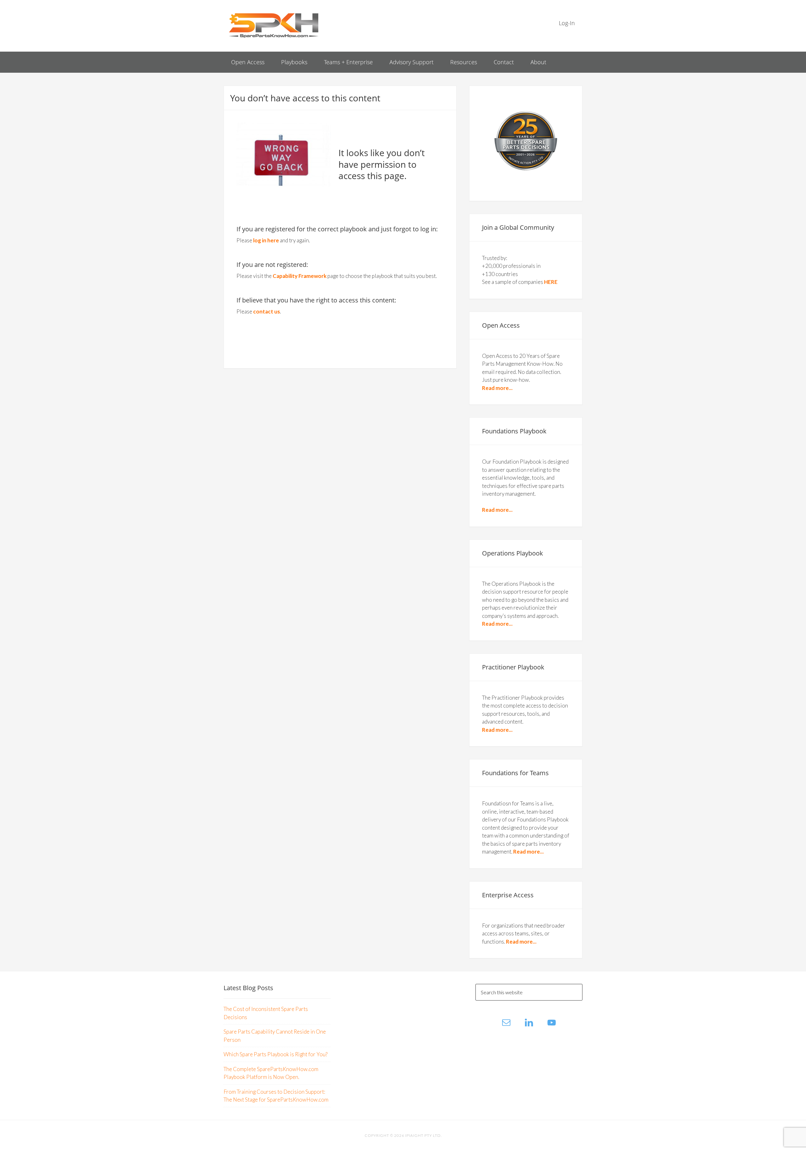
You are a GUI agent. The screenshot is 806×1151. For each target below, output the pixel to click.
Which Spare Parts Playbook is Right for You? (275, 1054)
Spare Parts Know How (274, 25)
